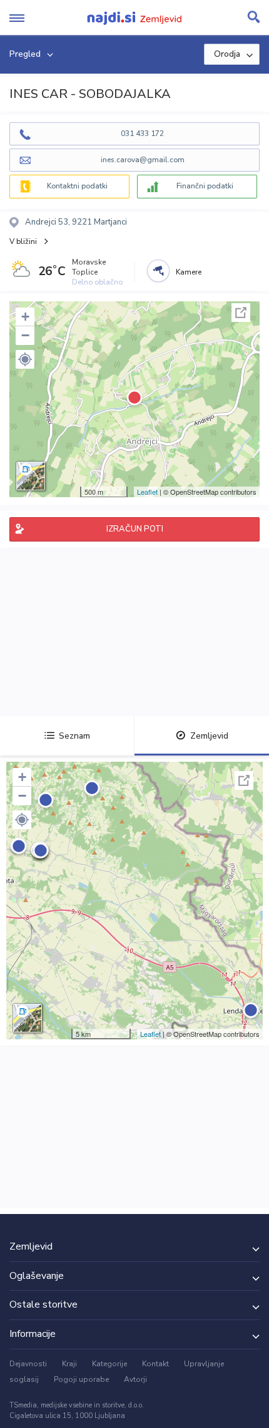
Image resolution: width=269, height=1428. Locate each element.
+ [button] (25, 316)
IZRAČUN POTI (134, 529)
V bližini (23, 241)
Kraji (69, 1364)
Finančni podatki (204, 186)
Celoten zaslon (240, 312)
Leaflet (147, 492)
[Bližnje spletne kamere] (158, 271)
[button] (25, 359)
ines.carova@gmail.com (143, 160)
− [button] (25, 335)
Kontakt (155, 1364)
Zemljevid (209, 736)
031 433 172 (142, 133)
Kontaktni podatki (77, 186)
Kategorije (109, 1364)
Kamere (188, 272)
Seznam (74, 736)
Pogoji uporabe (81, 1379)
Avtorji (135, 1379)
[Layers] (30, 476)
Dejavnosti (28, 1364)
